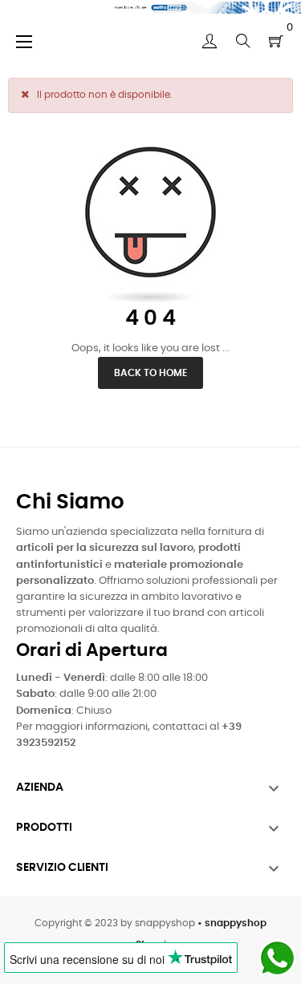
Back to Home (150, 373)
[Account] (209, 41)
